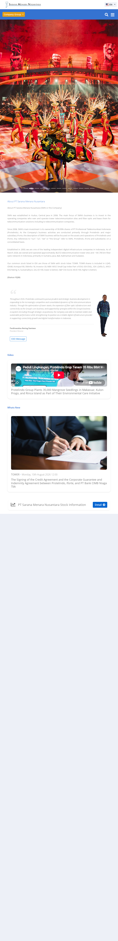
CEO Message (18, 165)
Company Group (13, 14)
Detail (98, 331)
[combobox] (110, 4)
